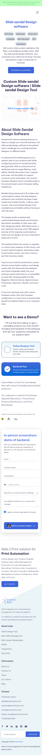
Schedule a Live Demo (21, 72)
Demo (3, 677)
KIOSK (4, 646)
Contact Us (6, 672)
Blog (3, 685)
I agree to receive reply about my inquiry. (21, 514)
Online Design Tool (9, 633)
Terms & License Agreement (11, 748)
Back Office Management (12, 637)
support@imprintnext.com (12, 707)
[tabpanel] (21, 482)
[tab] (21, 351)
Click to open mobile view (21, 110)
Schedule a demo (8, 698)
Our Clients (6, 681)
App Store (5, 655)
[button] (6, 486)
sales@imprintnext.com (11, 703)
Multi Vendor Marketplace (12, 642)
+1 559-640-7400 (8, 720)
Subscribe (32, 736)
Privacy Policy (27, 748)
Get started (10, 586)
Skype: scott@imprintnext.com (14, 716)
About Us (5, 668)
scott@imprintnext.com (11, 711)
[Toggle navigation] (37, 14)
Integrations (6, 650)
